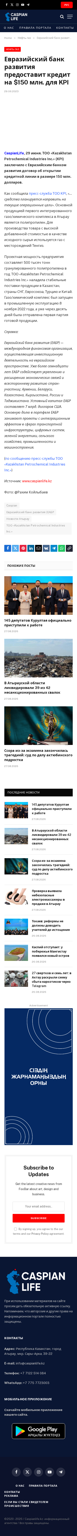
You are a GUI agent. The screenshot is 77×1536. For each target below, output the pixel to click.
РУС (66, 5)
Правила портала (35, 27)
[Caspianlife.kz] (16, 17)
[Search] (62, 16)
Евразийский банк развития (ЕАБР (30, 512)
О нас (9, 27)
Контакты (65, 27)
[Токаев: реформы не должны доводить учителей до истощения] (16, 927)
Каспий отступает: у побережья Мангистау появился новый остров (50, 951)
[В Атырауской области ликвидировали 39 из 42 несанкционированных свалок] (38, 658)
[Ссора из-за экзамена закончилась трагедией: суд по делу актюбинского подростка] (38, 725)
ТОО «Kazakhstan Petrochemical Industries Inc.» (35, 528)
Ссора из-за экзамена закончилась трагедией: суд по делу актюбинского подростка (38, 755)
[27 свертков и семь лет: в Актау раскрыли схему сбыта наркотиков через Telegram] (16, 979)
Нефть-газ (12, 49)
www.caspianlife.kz (37, 481)
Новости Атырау (17, 518)
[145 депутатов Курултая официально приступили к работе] (38, 595)
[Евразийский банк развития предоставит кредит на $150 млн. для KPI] (38, 121)
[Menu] (70, 16)
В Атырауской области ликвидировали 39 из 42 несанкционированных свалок (32, 688)
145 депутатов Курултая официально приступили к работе (52, 809)
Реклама (11, 1495)
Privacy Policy (40, 1233)
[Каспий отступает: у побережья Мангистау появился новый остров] (16, 953)
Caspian (11, 505)
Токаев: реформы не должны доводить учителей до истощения (51, 925)
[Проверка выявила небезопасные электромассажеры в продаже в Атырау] (16, 896)
